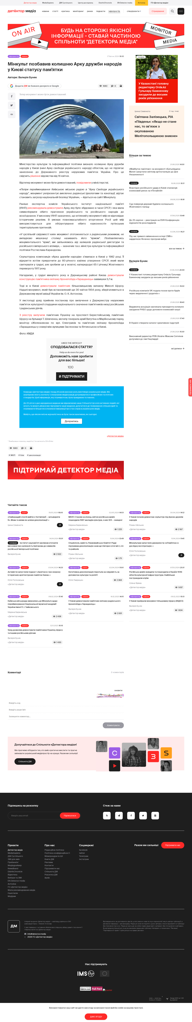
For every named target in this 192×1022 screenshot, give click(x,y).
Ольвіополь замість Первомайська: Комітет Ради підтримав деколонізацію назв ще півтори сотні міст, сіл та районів (95, 546)
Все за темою (175, 248)
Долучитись (71, 421)
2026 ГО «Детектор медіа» (39, 937)
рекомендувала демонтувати (45, 208)
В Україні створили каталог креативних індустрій (154, 323)
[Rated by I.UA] (107, 990)
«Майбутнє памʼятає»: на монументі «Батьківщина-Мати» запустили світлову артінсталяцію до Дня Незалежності (155, 172)
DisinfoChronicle (105, 3)
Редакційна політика (54, 850)
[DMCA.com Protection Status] (85, 990)
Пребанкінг (13, 862)
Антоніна (141, 3)
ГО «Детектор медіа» (159, 3)
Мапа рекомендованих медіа (21, 890)
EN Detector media (124, 3)
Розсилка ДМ (51, 874)
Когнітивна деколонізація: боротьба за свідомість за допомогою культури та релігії (93, 573)
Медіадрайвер (15, 865)
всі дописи (176, 348)
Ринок (90, 11)
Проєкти (13, 845)
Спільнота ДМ (25, 761)
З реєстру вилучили (32, 315)
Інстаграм (84, 859)
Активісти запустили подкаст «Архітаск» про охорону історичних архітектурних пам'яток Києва (34, 573)
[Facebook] (11, 96)
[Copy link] (11, 114)
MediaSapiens (48, 3)
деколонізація (35, 455)
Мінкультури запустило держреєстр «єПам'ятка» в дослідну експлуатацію (154, 544)
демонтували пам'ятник (55, 286)
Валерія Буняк (27, 77)
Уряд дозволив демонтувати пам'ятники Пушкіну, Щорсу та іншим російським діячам (35, 631)
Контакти (49, 865)
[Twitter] (11, 105)
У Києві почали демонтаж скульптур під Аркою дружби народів (156, 518)
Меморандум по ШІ (54, 856)
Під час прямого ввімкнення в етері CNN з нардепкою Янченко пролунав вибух (150, 237)
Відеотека (12, 874)
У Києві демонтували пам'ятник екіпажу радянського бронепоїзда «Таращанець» (94, 602)
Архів (47, 877)
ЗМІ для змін (14, 859)
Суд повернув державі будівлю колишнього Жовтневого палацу (151, 205)
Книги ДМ (49, 859)
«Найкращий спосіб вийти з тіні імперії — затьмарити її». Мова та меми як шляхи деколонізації (34, 518)
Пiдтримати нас (172, 845)
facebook (83, 850)
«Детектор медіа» (115, 436)
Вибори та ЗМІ (15, 877)
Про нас (50, 845)
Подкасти (100, 11)
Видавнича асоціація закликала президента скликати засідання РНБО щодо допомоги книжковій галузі (156, 308)
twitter (82, 853)
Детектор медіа (30, 3)
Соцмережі (86, 845)
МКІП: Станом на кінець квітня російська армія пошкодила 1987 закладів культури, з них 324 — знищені (95, 518)
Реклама (49, 862)
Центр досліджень (85, 3)
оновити (118, 690)
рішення (35, 176)
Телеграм (83, 856)
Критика (65, 11)
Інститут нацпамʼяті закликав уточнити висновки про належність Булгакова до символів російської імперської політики (33, 546)
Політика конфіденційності (57, 853)
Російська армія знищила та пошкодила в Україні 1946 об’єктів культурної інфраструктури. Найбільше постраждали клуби (155, 575)
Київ (22, 455)
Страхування (158, 11)
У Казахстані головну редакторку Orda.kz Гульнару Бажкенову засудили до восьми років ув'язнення (154, 276)
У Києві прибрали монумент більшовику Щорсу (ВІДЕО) (156, 601)
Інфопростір (114, 11)
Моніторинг (78, 11)
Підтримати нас (52, 868)
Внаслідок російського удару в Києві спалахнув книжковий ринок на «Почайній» (153, 189)
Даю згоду (96, 1016)
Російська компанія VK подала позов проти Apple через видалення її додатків (154, 292)
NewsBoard (13, 868)
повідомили (83, 182)
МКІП (13, 455)
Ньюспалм (13, 893)
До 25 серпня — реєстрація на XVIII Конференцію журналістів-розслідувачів (154, 221)
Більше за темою (140, 155)
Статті (55, 11)
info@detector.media (36, 934)
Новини (45, 11)
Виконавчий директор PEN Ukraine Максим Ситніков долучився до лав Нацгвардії (156, 337)
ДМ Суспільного (65, 3)
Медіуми (12, 896)
